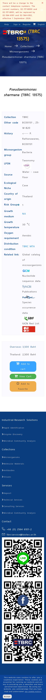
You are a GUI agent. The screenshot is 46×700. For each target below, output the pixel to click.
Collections (27, 46)
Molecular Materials (14, 463)
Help (6, 24)
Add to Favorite (24, 386)
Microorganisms (19, 51)
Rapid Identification (14, 427)
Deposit (7, 493)
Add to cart (25, 366)
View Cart (24, 376)
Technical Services (13, 500)
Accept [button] (7, 696)
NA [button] (24, 214)
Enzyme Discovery (13, 434)
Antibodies (9, 470)
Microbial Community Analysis (20, 441)
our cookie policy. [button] (33, 691)
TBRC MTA (28, 246)
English (41, 24)
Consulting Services (14, 506)
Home (9, 46)
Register (27, 24)
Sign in (18, 24)
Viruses (7, 477)
